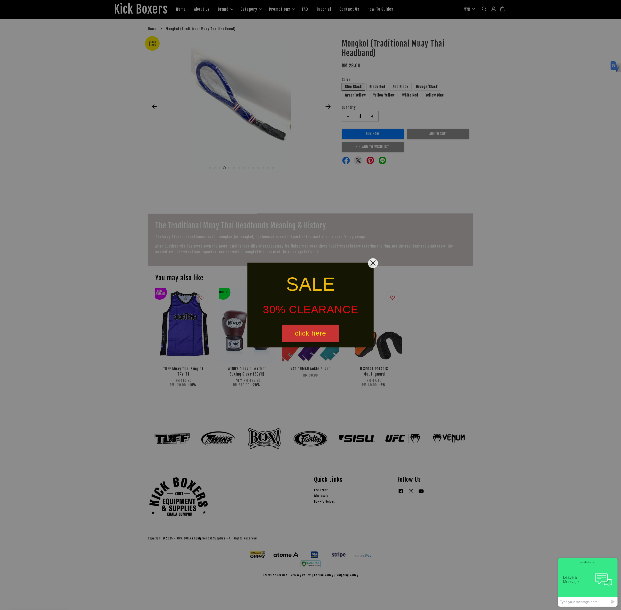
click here (310, 333)
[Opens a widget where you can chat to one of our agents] (587, 582)
